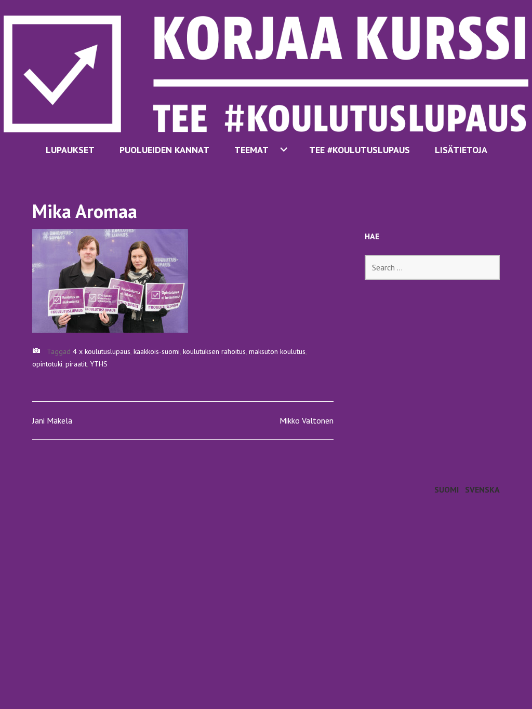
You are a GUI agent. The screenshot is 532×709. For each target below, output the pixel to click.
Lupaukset (70, 150)
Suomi (446, 489)
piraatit (76, 364)
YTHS (99, 364)
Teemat (251, 150)
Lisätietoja (461, 150)
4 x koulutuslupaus (101, 351)
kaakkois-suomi (157, 351)
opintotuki (47, 364)
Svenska (482, 489)
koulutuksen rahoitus (214, 351)
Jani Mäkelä (52, 420)
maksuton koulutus (277, 351)
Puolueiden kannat (164, 150)
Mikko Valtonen (307, 420)
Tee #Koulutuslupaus (359, 150)
